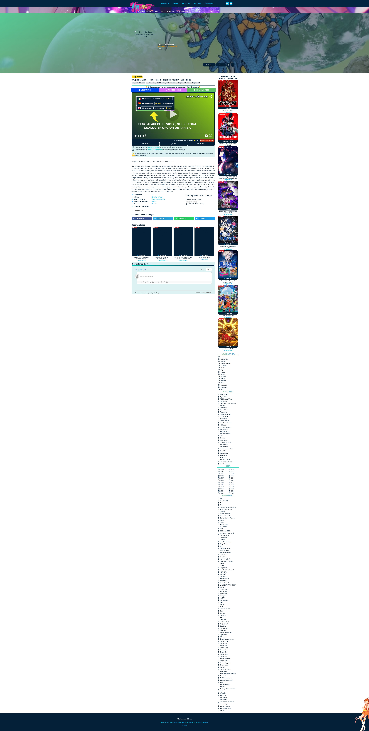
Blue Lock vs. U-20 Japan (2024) (228, 246)
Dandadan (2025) (228, 349)
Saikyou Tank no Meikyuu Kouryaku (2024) (141, 258)
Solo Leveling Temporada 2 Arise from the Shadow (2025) (228, 177)
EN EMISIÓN (165, 3)
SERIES (175, 3)
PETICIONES (209, 3)
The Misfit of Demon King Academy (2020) (162, 258)
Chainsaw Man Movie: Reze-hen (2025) (228, 144)
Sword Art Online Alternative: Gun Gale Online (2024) (183, 258)
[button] (227, 3)
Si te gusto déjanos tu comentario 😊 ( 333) (186, 140)
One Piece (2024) (228, 315)
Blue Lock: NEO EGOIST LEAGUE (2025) (228, 281)
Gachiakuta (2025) (228, 110)
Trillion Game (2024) (204, 257)
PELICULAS (186, 3)
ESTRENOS (197, 3)
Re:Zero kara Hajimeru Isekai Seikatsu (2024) (228, 212)
